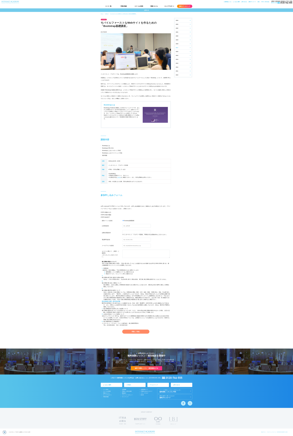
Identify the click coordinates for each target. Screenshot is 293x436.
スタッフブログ (144, 393)
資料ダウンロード (252, 1)
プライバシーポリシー (127, 395)
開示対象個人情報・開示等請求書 (111, 301)
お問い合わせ (244, 1)
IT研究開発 (158, 424)
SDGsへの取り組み (265, 1)
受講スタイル (154, 6)
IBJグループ (173, 424)
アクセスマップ (154, 385)
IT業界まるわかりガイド (146, 391)
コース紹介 (106, 389)
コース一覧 (108, 6)
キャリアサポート (169, 6)
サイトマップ (125, 396)
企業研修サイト (144, 389)
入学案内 (128, 385)
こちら (119, 177)
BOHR (142, 395)
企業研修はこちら (228, 1)
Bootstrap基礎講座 (129, 220)
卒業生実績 (124, 6)
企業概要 (124, 389)
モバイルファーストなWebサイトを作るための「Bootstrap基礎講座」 (123, 13)
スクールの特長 (139, 6)
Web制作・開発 (122, 423)
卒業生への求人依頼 (127, 391)
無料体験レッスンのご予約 (170, 391)
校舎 (259, 1)
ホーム (102, 13)
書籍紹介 (124, 393)
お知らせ (106, 13)
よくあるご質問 (236, 1)
